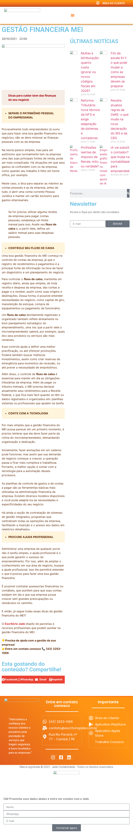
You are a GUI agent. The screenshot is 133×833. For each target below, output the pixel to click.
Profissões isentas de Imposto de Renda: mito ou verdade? (90, 157)
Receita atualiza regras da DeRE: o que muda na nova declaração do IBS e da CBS (119, 119)
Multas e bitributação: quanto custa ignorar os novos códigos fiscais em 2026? (90, 72)
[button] (72, 15)
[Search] (128, 193)
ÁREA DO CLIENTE (113, 3)
